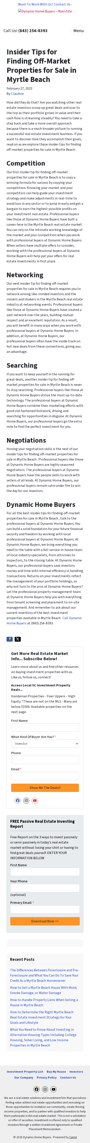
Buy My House (56, 1072)
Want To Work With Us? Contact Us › (45, 4)
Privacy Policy (47, 1077)
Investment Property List (25, 1072)
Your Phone (19, 881)
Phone (16, 753)
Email (16, 769)
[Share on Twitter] (18, 639)
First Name (19, 720)
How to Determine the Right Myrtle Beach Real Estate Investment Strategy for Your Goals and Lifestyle (41, 1017)
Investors (76, 1072)
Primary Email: (22, 902)
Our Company (23, 1077)
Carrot (73, 1137)
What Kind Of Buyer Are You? (33, 736)
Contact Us (68, 1077)
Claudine (17, 93)
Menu (78, 31)
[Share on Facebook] (10, 639)
